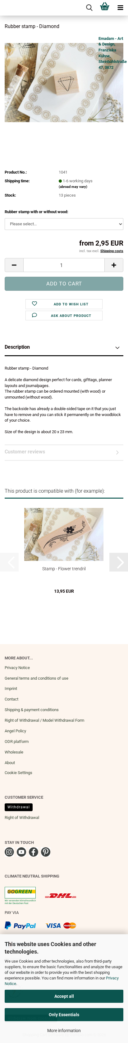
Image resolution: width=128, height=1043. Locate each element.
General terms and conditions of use (36, 678)
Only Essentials (64, 1014)
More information (64, 1030)
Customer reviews (25, 452)
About (10, 762)
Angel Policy (15, 731)
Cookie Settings (18, 772)
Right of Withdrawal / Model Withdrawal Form (44, 720)
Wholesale (14, 752)
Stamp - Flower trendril (64, 568)
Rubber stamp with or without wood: (36, 211)
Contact (11, 699)
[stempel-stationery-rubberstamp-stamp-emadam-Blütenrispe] (64, 82)
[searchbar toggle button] (89, 8)
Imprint (11, 688)
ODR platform (17, 741)
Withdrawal (18, 807)
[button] (14, 265)
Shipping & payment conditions (32, 709)
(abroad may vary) (73, 187)
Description (17, 347)
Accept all (64, 996)
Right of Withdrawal (22, 817)
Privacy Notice (17, 667)
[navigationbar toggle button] (120, 8)
